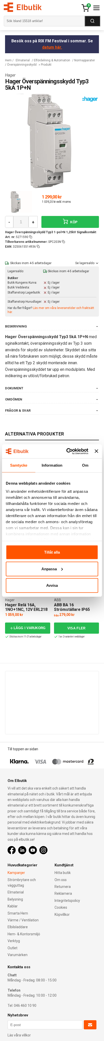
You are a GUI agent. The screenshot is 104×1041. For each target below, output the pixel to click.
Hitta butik (63, 873)
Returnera (63, 887)
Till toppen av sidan (23, 749)
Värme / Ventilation (23, 920)
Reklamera (63, 893)
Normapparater (84, 60)
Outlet (12, 948)
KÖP (73, 222)
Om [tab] (85, 465)
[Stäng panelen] (96, 451)
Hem (8, 60)
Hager (10, 75)
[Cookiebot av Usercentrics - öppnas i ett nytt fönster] (67, 451)
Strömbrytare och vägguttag (22, 882)
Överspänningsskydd (22, 64)
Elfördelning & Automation (52, 60)
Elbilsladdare (18, 927)
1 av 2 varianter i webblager (71, 636)
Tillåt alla (52, 552)
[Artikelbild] (21, 202)
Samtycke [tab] (19, 465)
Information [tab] (52, 465)
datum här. (52, 47)
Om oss (61, 880)
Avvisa (52, 585)
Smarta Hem (18, 913)
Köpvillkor (62, 914)
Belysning (15, 899)
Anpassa (49, 569)
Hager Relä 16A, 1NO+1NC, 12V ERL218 (26, 607)
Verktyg (14, 941)
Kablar (13, 906)
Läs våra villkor (19, 1035)
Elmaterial (23, 60)
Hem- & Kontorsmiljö (24, 934)
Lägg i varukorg (30, 628)
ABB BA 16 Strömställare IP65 (72, 607)
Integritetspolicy (67, 901)
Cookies (61, 907)
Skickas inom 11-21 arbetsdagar (25, 636)
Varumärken (18, 955)
